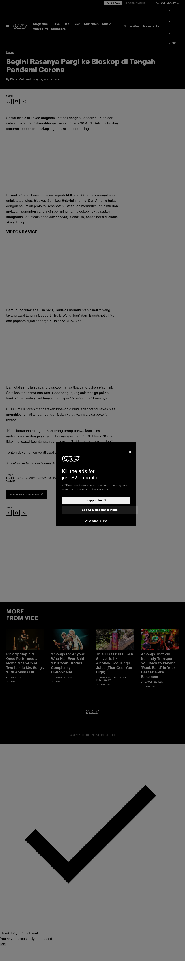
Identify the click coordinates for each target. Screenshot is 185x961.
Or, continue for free (96, 520)
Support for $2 (96, 500)
